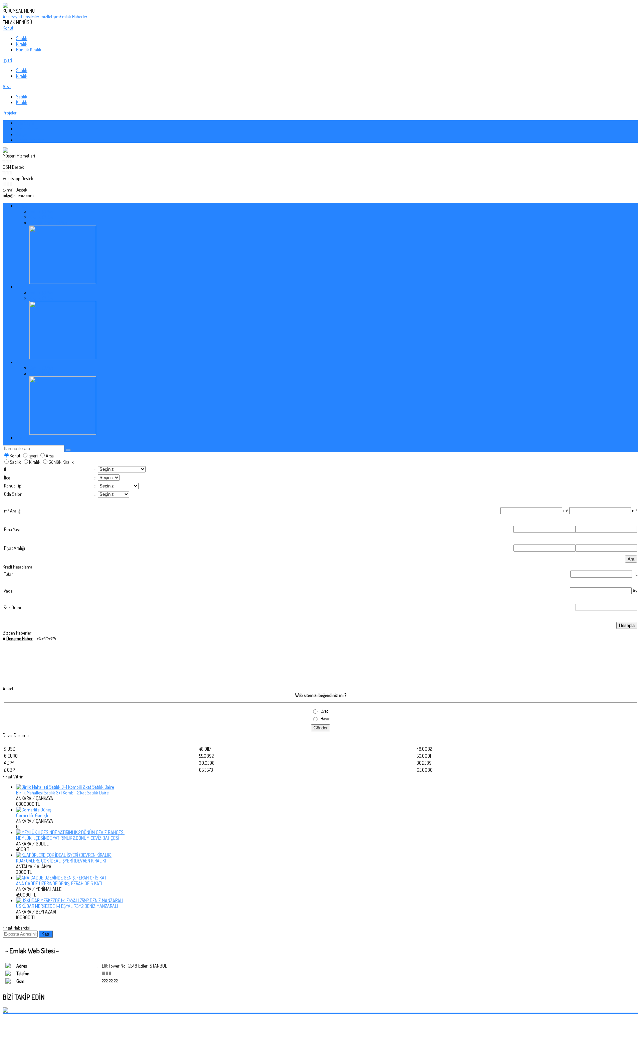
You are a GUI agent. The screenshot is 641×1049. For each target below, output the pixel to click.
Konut (8, 28)
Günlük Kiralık (28, 49)
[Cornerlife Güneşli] (327, 809)
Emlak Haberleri (74, 16)
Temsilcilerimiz (33, 16)
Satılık (21, 38)
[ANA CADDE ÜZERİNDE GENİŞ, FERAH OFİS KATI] (327, 878)
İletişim (53, 16)
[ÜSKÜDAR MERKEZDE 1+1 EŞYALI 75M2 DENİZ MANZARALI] (327, 900)
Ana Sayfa (11, 16)
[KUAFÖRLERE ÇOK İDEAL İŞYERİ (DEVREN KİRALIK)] (327, 855)
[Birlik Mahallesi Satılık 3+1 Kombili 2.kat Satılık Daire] (327, 787)
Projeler (10, 112)
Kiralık (21, 44)
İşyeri (7, 60)
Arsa (7, 86)
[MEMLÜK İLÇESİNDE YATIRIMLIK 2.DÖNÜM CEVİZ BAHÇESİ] (327, 832)
